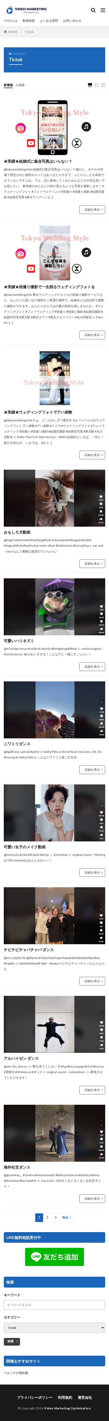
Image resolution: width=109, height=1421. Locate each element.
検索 (11, 1341)
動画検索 (29, 21)
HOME (12, 32)
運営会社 (85, 1397)
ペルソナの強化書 (16, 1373)
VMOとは (10, 21)
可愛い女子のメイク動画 (25, 846)
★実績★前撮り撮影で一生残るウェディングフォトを (49, 286)
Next (65, 1217)
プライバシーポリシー (34, 1397)
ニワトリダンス (17, 743)
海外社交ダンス (17, 1167)
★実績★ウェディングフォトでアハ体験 (38, 412)
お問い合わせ (72, 21)
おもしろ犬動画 (17, 532)
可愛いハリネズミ (19, 640)
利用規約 (65, 1397)
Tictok (29, 32)
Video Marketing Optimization (67, 1408)
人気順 (20, 85)
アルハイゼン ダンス (21, 1058)
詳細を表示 (92, 209)
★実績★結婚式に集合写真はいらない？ (38, 161)
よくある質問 (49, 21)
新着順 (8, 85)
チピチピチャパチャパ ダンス (29, 949)
